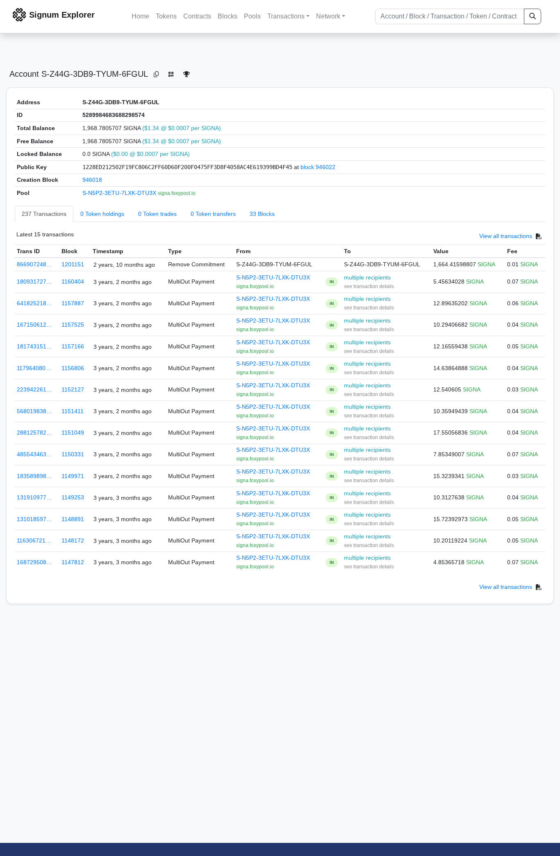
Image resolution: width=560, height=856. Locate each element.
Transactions (286, 16)
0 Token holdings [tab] (102, 214)
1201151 (72, 264)
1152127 (72, 389)
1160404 (72, 281)
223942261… (34, 389)
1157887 (72, 303)
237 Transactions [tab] (44, 214)
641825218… (34, 303)
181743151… (34, 346)
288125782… (34, 432)
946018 (92, 179)
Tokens (166, 16)
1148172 (72, 540)
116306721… (34, 540)
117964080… (34, 368)
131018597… (34, 519)
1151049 (72, 432)
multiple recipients (367, 277)
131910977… (34, 497)
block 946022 (317, 167)
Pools (252, 16)
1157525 (72, 324)
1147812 (72, 562)
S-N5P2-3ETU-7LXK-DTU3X (120, 193)
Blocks (227, 16)
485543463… (34, 454)
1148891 (72, 519)
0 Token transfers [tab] (213, 214)
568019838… (34, 411)
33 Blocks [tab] (262, 214)
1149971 (72, 476)
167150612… (34, 324)
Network (328, 16)
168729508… (34, 562)
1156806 (72, 368)
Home (140, 16)
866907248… (34, 264)
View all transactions (505, 236)
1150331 (72, 454)
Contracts (197, 16)
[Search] (532, 16)
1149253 (72, 497)
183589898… (34, 476)
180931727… (34, 281)
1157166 (72, 346)
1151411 (72, 411)
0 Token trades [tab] (157, 214)
